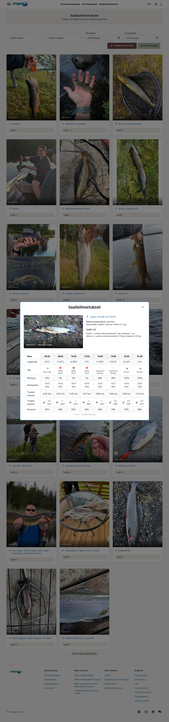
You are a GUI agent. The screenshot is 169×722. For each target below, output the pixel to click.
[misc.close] (142, 307)
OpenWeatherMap (88, 414)
